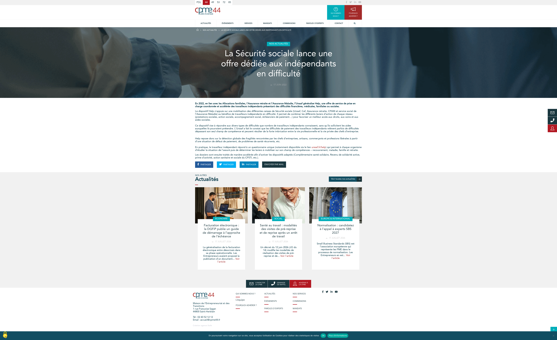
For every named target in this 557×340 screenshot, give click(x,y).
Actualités (206, 23)
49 (212, 2)
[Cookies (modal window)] (5, 335)
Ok (323, 335)
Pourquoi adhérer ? (246, 305)
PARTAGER (205, 165)
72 (224, 2)
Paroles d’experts (315, 23)
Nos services (299, 294)
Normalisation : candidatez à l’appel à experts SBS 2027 (335, 229)
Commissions (289, 23)
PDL (199, 2)
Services (248, 23)
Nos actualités (210, 30)
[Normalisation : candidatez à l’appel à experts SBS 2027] (335, 205)
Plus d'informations (338, 335)
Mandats (267, 23)
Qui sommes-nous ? (245, 294)
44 (206, 2)
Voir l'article (286, 256)
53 (218, 2)
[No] (553, 335)
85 (229, 2)
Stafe (210, 326)
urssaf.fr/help (319, 147)
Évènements (228, 23)
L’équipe (240, 300)
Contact (339, 23)
